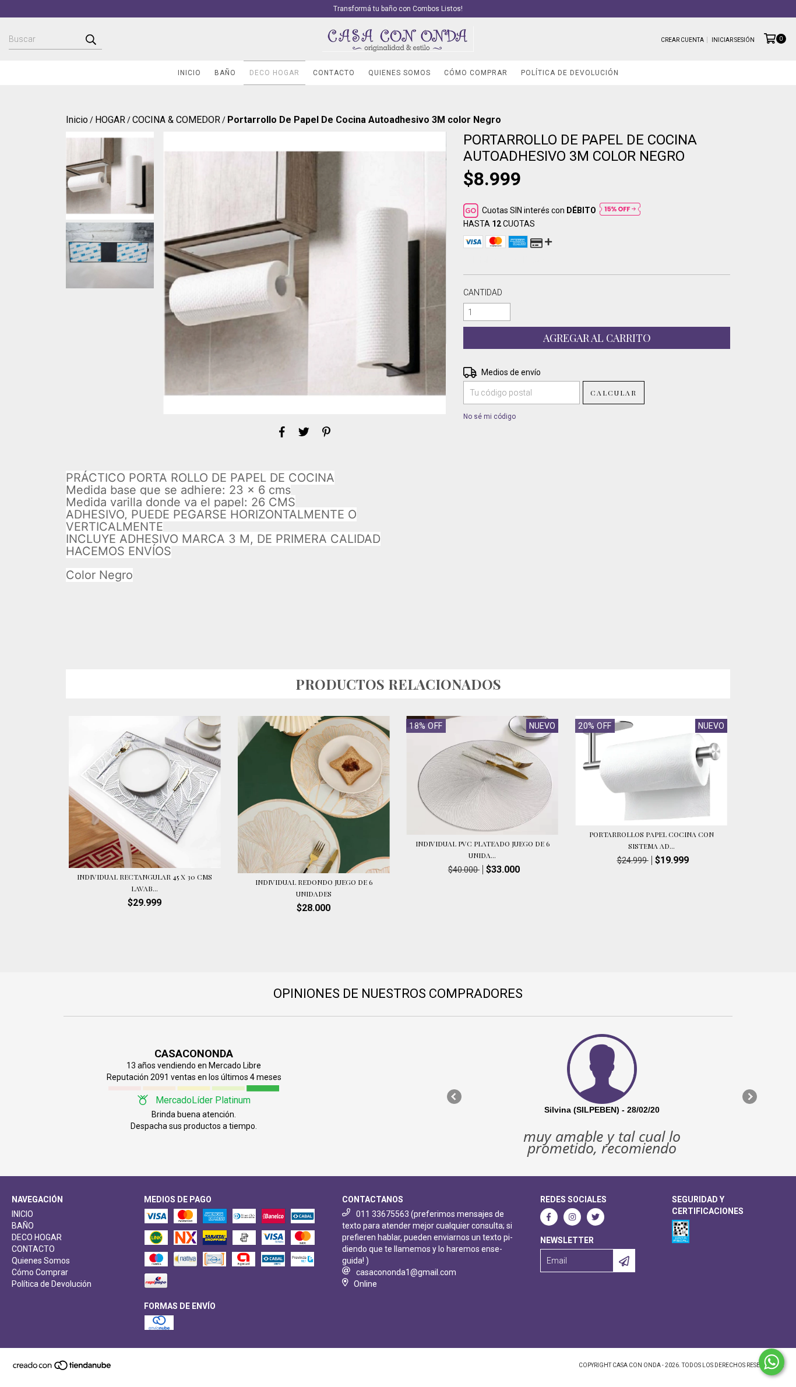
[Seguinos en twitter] (595, 1217)
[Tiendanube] (63, 1369)
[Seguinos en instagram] (572, 1217)
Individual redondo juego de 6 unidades (313, 887)
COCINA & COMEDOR (176, 119)
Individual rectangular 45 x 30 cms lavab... (144, 882)
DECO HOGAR (274, 73)
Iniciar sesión (733, 40)
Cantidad (482, 292)
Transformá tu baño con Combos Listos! (398, 9)
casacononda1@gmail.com (406, 1272)
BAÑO (225, 73)
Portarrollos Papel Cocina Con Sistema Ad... (651, 840)
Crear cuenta (682, 40)
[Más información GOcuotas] (620, 210)
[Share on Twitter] (303, 431)
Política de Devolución (570, 73)
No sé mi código (489, 416)
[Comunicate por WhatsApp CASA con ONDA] (771, 1362)
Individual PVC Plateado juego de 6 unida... (482, 849)
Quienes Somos (399, 73)
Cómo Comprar (476, 73)
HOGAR (110, 119)
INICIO (189, 73)
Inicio (77, 119)
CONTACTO (334, 73)
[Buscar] (90, 39)
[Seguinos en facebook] (549, 1217)
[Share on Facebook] (282, 431)
